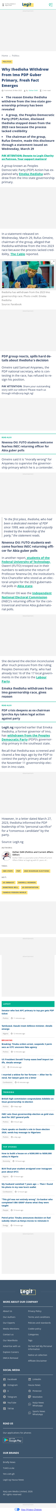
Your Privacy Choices (31, 1509)
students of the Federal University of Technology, (26, 560)
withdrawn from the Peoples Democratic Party (26, 737)
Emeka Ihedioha (31, 174)
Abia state (25, 586)
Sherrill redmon (27, 883)
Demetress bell (10, 887)
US (4, 1067)
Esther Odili (33, 90)
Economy (6, 1161)
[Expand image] (52, 262)
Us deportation (30, 887)
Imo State (8, 871)
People (5, 1210)
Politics (15, 55)
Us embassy (8, 883)
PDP (18, 871)
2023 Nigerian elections (36, 871)
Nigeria (5, 1034)
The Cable (17, 254)
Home (5, 55)
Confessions (7, 1082)
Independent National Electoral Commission (27, 595)
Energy (5, 1225)
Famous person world (14, 892)
